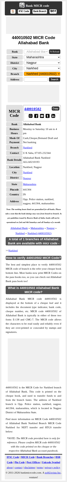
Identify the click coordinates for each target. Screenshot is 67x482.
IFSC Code (24, 11)
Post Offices (33, 462)
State (15, 57)
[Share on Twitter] (47, 117)
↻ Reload (54, 51)
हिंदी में (53, 11)
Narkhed (27, 147)
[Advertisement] (33, 25)
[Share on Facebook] (36, 117)
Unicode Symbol (51, 462)
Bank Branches (45, 457)
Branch (15, 74)
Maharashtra (29, 184)
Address (14, 79)
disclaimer (29, 467)
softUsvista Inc (53, 472)
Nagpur (27, 178)
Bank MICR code (37, 5)
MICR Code (28, 457)
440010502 (32, 109)
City (14, 68)
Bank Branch (39, 11)
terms (40, 467)
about (10, 467)
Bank (15, 51)
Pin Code (20, 462)
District (14, 63)
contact (18, 467)
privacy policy (52, 467)
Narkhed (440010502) (39, 233)
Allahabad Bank (19, 228)
